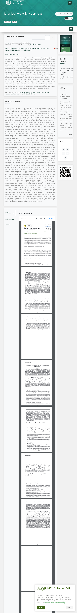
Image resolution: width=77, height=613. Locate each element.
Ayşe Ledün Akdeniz (12, 54)
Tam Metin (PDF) (35, 45)
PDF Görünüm (8, 213)
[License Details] (70, 134)
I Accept (40, 607)
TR (66, 18)
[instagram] (71, 13)
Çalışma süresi (33, 92)
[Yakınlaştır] (44, 218)
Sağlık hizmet (30, 94)
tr (47, 37)
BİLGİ (14, 21)
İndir (51, 218)
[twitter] (60, 13)
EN (71, 18)
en (52, 37)
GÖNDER (7, 21)
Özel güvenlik (20, 94)
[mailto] (57, 13)
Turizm (13, 94)
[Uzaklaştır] (36, 218)
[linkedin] (64, 13)
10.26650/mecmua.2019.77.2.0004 (20, 43)
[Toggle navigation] (70, 2)
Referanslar (9, 219)
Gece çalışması (23, 92)
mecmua (22, 10)
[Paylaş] (63, 149)
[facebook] (67, 13)
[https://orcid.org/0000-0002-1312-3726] (27, 235)
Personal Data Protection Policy (54, 603)
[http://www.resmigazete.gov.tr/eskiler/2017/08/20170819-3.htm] (41, 540)
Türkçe (69, 607)
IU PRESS (6, 10)
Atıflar (7, 224)
